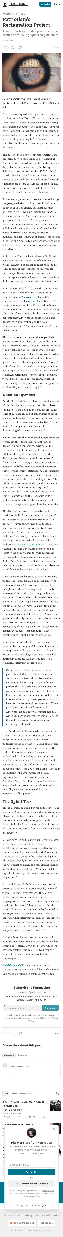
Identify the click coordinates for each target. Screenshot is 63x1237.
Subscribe (45, 4)
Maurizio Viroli (31, 297)
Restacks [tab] (22, 1055)
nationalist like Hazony (27, 545)
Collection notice (50, 1215)
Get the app (46, 1222)
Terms (37, 1215)
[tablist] (15, 1055)
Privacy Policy (33, 1196)
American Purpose (13, 13)
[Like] (5, 48)
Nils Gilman (15, 1113)
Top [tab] (6, 1093)
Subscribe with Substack (34, 1183)
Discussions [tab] (26, 1093)
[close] (54, 1129)
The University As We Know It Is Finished (23, 1103)
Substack (16, 1230)
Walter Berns (35, 301)
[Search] (57, 1093)
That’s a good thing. (12, 1109)
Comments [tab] (9, 1055)
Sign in (56, 4)
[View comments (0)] (13, 48)
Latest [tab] (14, 1093)
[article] (31, 1109)
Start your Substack (23, 1222)
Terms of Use (48, 1190)
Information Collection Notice (41, 1193)
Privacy (28, 1215)
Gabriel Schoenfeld (12, 966)
